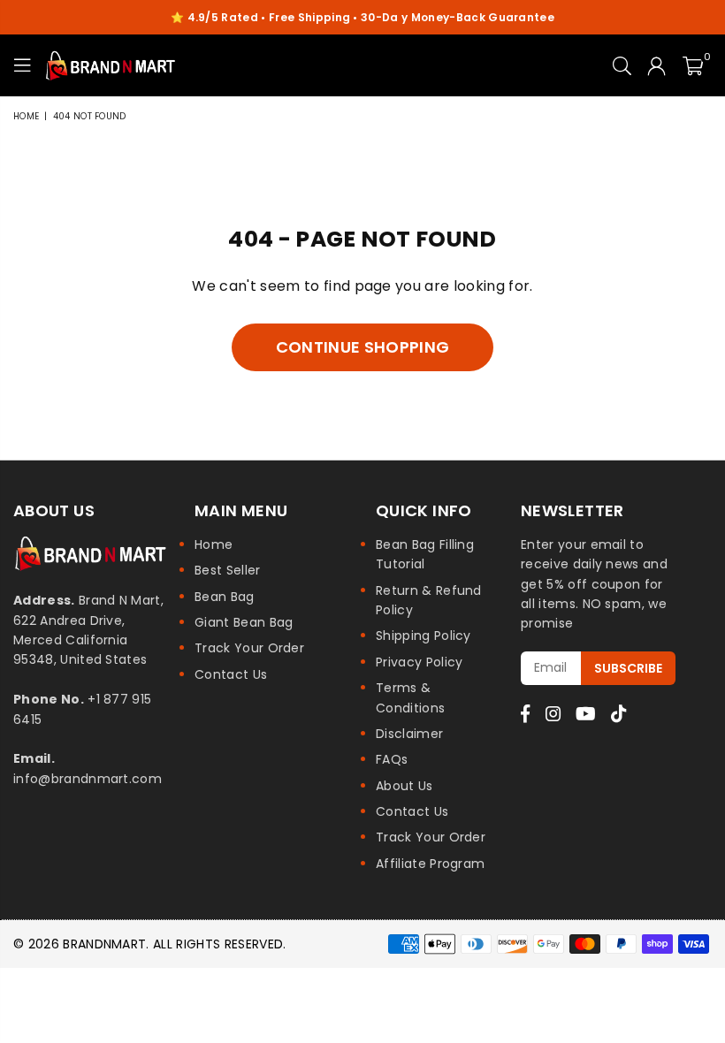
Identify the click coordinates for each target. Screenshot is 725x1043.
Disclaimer (409, 733)
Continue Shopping (362, 347)
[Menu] (22, 65)
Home (26, 116)
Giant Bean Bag (244, 622)
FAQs (392, 759)
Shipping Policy (423, 635)
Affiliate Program (430, 863)
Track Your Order (249, 648)
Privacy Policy (419, 662)
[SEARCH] (622, 65)
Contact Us (231, 674)
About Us (404, 786)
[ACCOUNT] (656, 65)
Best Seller (228, 570)
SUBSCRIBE (628, 668)
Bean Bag (225, 596)
